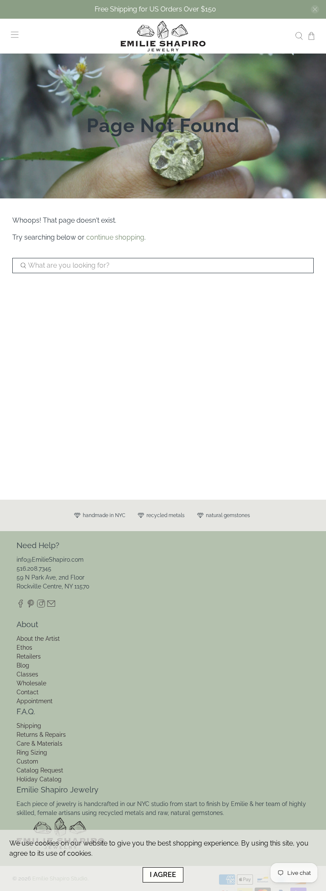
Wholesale (31, 683)
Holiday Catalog (39, 779)
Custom (27, 761)
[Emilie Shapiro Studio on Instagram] (41, 605)
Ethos (24, 647)
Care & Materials (39, 743)
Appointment (35, 701)
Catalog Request (40, 770)
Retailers (29, 656)
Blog (23, 665)
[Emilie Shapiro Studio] (163, 36)
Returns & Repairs (41, 734)
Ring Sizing (32, 752)
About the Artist (38, 638)
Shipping (29, 725)
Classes (27, 674)
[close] (315, 9)
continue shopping (115, 237)
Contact (28, 692)
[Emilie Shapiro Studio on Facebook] (21, 605)
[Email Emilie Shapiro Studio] (51, 605)
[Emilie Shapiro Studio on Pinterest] (31, 605)
